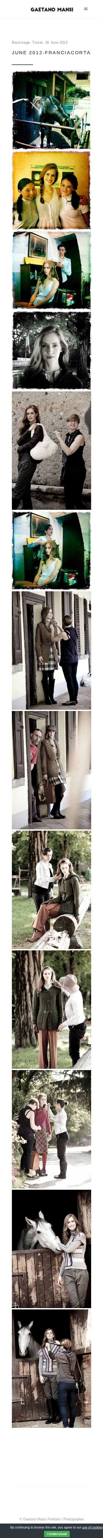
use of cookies (92, 1527)
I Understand (57, 1534)
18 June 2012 (56, 42)
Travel (37, 42)
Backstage (21, 42)
